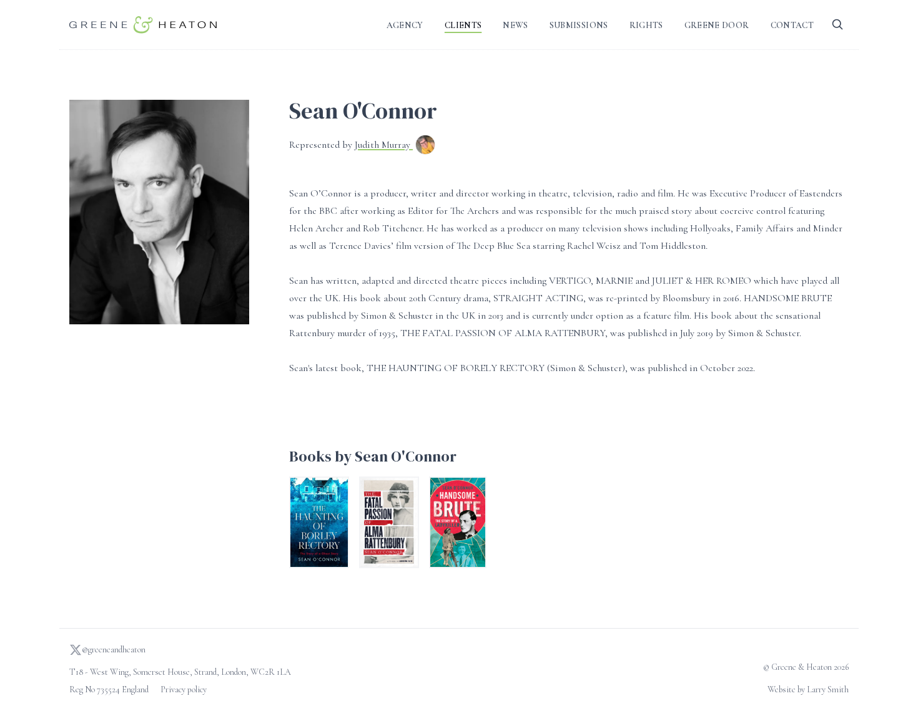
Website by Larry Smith (808, 689)
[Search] (837, 25)
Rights (646, 25)
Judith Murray (384, 144)
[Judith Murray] (425, 146)
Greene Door (716, 25)
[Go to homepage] (143, 24)
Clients (463, 25)
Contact (792, 25)
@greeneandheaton (114, 649)
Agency (405, 25)
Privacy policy (183, 689)
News (515, 25)
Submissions (579, 25)
